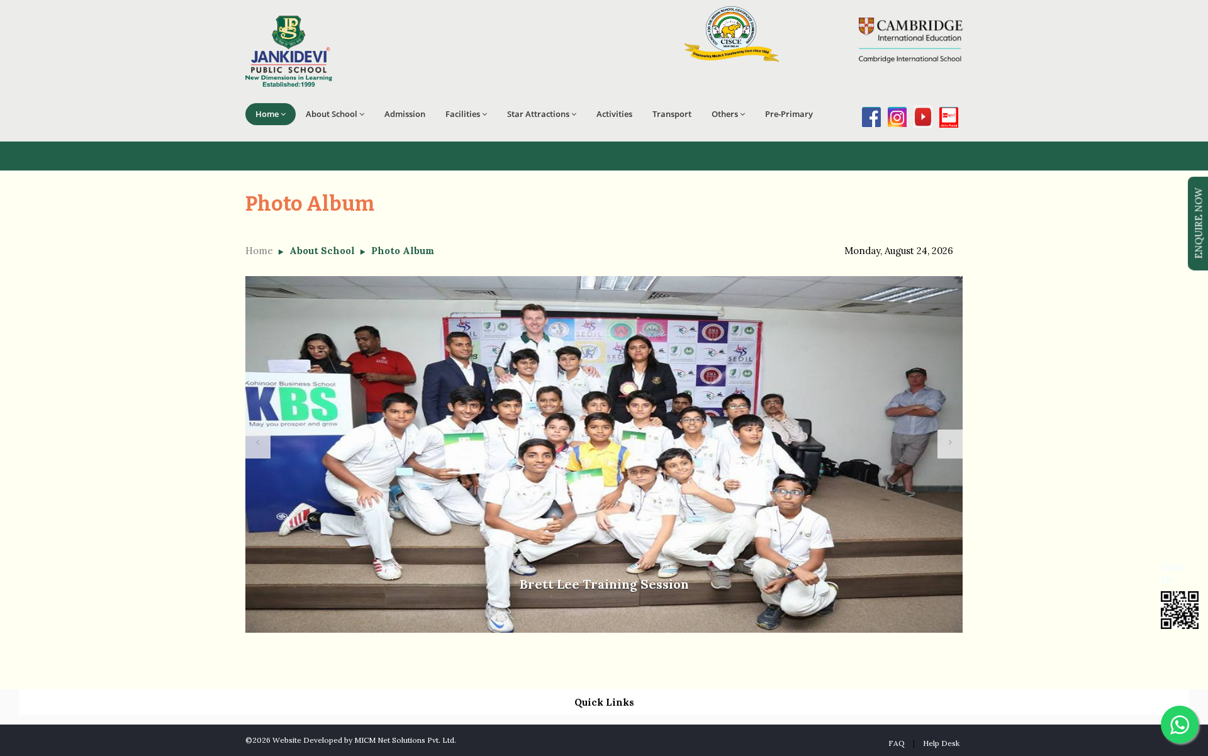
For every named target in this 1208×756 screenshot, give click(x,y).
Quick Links (604, 702)
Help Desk (941, 743)
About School (331, 114)
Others (725, 114)
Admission (404, 114)
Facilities (462, 114)
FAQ (896, 743)
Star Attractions (538, 114)
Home (267, 114)
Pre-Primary (789, 114)
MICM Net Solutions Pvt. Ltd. (405, 740)
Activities (614, 114)
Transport (671, 114)
